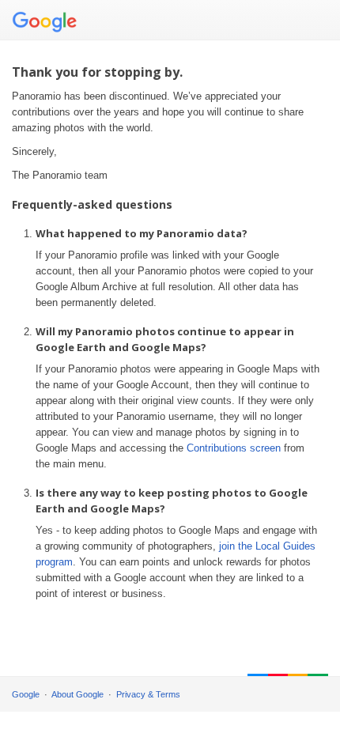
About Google (77, 694)
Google (26, 694)
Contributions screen (234, 448)
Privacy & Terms (148, 694)
